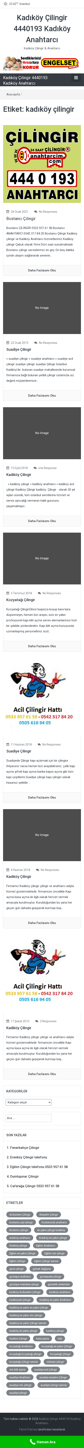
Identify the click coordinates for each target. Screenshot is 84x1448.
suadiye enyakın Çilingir (53, 1377)
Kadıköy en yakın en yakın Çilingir (28, 1307)
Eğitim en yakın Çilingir (22, 1253)
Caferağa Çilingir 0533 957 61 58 (34, 1186)
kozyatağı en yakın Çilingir (57, 1346)
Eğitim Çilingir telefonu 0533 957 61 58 (39, 1167)
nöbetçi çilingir (55, 1361)
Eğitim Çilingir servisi (46, 1261)
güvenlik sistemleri (59, 1284)
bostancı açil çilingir (21, 1222)
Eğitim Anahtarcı (45, 1245)
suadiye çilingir (18, 1392)
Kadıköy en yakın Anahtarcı (55, 1299)
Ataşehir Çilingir (48, 1214)
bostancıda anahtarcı (54, 1222)
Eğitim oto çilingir (54, 1253)
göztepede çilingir (50, 1276)
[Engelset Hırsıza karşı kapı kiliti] (42, 62)
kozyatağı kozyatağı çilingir (25, 1354)
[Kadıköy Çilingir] (42, 973)
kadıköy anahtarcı (59, 1292)
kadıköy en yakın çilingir (23, 1330)
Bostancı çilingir (18, 1230)
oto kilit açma (17, 1369)
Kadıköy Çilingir (18, 474)
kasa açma (42, 1338)
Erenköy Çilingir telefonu (28, 1157)
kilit (60, 1338)
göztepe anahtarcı (20, 1276)
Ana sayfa (13, 94)
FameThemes (28, 1429)
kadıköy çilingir (55, 1330)
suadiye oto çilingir (20, 1385)
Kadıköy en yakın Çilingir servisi (27, 1323)
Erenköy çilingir (18, 1245)
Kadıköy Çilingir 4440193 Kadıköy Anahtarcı (42, 28)
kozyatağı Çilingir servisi (23, 1361)
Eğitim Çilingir (17, 1261)
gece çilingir (16, 1268)
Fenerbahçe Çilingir (24, 1148)
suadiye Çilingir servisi (54, 1385)
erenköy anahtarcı (19, 1237)
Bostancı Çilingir (21, 218)
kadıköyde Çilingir (20, 1299)
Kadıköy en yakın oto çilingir (25, 1315)
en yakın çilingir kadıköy (51, 1230)
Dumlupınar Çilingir (24, 1176)
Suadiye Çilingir (18, 349)
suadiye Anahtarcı (19, 1377)
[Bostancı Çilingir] (42, 164)
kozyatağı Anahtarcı (21, 1346)
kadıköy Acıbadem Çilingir (24, 1292)
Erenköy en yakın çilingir (53, 1237)
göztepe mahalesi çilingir (24, 1284)
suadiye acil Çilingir (45, 1369)
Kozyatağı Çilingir (20, 600)
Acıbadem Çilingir (19, 1214)
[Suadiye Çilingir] (42, 696)
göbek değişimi (42, 1268)
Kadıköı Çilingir (18, 1338)
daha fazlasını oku (42, 270)
